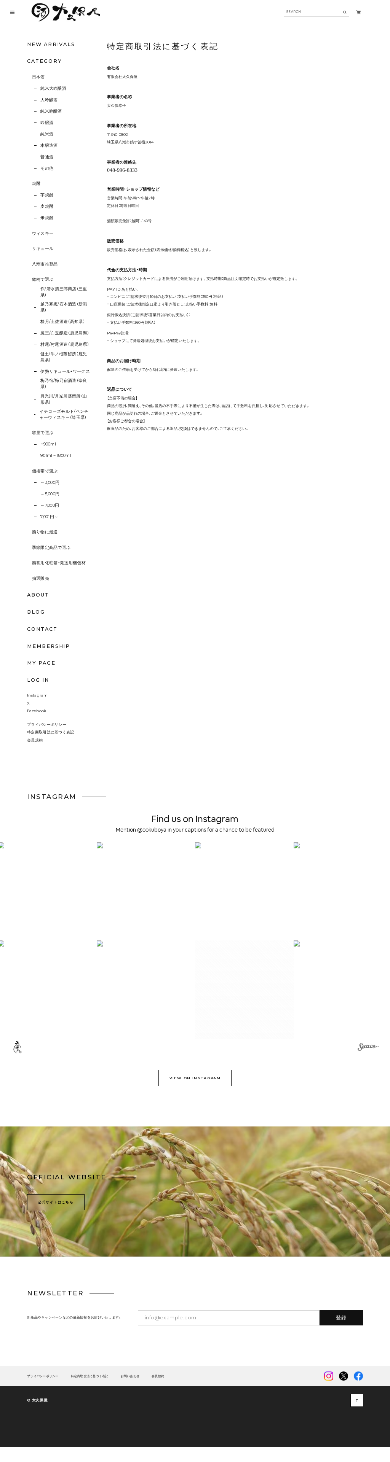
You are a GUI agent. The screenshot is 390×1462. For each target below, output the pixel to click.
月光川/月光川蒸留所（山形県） (63, 399)
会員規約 (35, 740)
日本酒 (38, 77)
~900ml (48, 444)
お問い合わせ (130, 1376)
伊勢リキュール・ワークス (65, 371)
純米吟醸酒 (51, 111)
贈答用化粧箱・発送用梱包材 (59, 562)
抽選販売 (40, 578)
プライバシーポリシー (46, 724)
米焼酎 (46, 217)
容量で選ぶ (43, 432)
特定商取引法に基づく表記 (50, 732)
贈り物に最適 (45, 532)
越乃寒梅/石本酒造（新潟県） (63, 307)
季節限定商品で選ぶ (51, 547)
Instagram (37, 695)
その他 (46, 168)
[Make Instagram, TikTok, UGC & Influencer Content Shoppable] (368, 1048)
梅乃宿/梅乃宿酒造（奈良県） (63, 383)
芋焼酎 (46, 194)
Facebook (36, 710)
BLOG (36, 612)
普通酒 (46, 156)
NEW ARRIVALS (51, 44)
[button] (146, 891)
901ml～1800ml (55, 455)
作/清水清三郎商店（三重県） (63, 291)
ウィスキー (43, 233)
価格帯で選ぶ (45, 471)
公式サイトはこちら (56, 1202)
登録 (341, 1317)
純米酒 (46, 134)
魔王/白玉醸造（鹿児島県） (64, 333)
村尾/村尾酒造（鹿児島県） (64, 344)
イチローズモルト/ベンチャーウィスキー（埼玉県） (64, 414)
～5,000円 (49, 494)
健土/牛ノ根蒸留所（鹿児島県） (63, 357)
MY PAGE (41, 663)
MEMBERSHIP (48, 646)
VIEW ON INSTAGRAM (195, 1078)
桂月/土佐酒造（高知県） (62, 321)
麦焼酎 (46, 206)
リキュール (43, 248)
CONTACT (42, 629)
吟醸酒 (46, 122)
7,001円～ (49, 516)
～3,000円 (49, 482)
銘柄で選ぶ (43, 279)
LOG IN (38, 680)
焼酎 (36, 183)
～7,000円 (49, 505)
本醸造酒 (49, 145)
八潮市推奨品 (45, 264)
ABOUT (38, 595)
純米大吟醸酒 (53, 88)
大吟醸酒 (49, 99)
